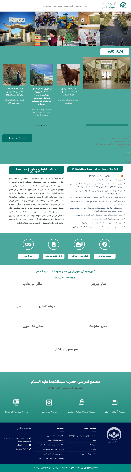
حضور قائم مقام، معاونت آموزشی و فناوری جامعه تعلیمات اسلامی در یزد (96, 197)
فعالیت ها (58, 6)
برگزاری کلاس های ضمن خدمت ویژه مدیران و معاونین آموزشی (100, 223)
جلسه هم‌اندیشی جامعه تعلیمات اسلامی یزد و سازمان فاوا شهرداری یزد (97, 226)
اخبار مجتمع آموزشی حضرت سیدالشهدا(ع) (104, 175)
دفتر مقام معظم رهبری (55, 435)
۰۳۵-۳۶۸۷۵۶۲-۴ (22, 449)
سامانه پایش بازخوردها (88, 453)
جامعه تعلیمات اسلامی (55, 440)
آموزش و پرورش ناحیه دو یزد (53, 453)
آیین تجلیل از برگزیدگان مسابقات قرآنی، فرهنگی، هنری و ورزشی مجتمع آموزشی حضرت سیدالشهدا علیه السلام (96, 209)
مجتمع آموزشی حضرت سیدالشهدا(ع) (82, 435)
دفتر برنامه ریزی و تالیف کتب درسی (51, 444)
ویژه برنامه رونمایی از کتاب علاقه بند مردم (107, 219)
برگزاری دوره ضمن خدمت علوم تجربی (109, 179)
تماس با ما (47, 6)
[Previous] (77, 91)
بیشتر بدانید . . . (124, 152)
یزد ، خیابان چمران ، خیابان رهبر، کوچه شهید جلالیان (17, 440)
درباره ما (79, 6)
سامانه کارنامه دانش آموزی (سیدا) (51, 458)
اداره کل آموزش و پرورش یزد (53, 449)
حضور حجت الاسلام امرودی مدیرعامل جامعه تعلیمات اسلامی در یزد (98, 215)
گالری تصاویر (68, 6)
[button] (64, 44)
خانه (85, 6)
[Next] (4, 91)
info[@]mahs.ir (23, 445)
